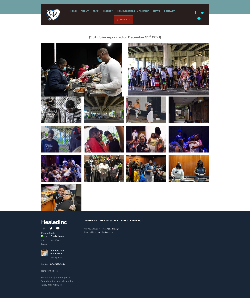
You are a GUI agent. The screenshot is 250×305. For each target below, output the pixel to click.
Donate (124, 20)
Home (73, 11)
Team (96, 11)
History (108, 11)
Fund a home (57, 236)
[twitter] (202, 12)
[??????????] (61, 121)
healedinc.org (112, 229)
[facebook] (195, 12)
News (156, 11)
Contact (169, 11)
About (85, 11)
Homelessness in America (133, 11)
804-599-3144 (57, 264)
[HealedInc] (53, 18)
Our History (109, 220)
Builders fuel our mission (57, 252)
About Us (91, 220)
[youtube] (199, 18)
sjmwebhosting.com (104, 232)
